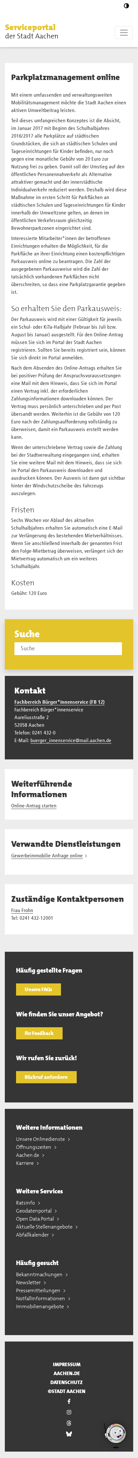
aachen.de (67, 1373)
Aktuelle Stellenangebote (44, 1226)
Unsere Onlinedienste (41, 1139)
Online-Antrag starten (33, 806)
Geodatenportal (34, 1210)
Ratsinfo (26, 1202)
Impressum (67, 1364)
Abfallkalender (33, 1234)
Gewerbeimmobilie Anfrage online (47, 856)
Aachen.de (28, 1155)
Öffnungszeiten (34, 1147)
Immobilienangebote (40, 1306)
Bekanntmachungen (40, 1274)
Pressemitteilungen (38, 1290)
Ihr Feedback (39, 1033)
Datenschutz (66, 1382)
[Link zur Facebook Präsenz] (69, 1401)
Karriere (25, 1163)
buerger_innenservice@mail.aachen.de (70, 740)
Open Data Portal (35, 1218)
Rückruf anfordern (46, 1077)
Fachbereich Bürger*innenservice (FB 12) (59, 702)
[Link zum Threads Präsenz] (69, 1423)
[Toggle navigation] (124, 32)
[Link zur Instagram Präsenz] (69, 1412)
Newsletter (29, 1282)
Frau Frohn (22, 910)
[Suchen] (123, 648)
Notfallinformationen (41, 1298)
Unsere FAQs (38, 989)
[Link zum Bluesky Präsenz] (69, 1434)
